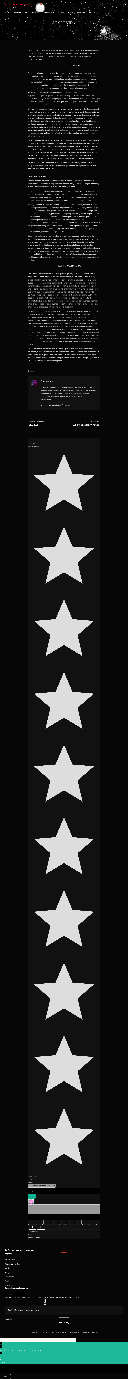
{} (32, 1227)
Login (30, 1179)
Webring (64, 1322)
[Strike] (54, 1222)
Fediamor (93, 12)
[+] (41, 1227)
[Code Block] (85, 1222)
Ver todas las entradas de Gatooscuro (56, 405)
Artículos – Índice (32, 12)
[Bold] (31, 1222)
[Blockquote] (78, 1222)
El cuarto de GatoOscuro (23, 4)
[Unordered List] (70, 1222)
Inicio (7, 12)
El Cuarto (9, 1297)
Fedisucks (81, 12)
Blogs (70, 12)
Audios (61, 12)
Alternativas (48, 12)
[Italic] (39, 1222)
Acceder (8, 1319)
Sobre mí (17, 12)
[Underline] (47, 1222)
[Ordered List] (62, 1222)
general (32, 371)
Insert (5, 1376)
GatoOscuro (22, 1297)
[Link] (93, 1222)
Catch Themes (92, 1332)
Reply (3, 1362)
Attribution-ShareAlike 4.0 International (62, 1297)
